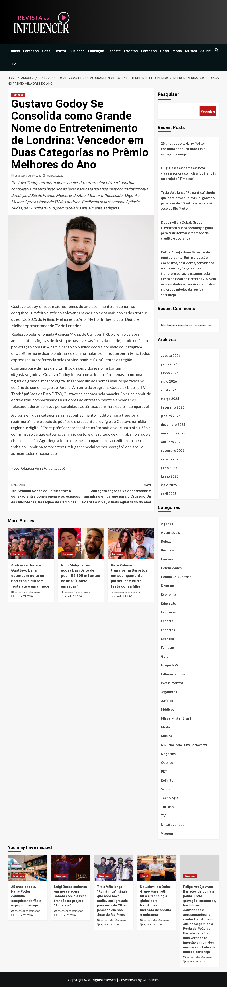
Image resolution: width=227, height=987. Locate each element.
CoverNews (128, 979)
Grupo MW (169, 665)
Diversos (167, 586)
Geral (46, 51)
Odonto (167, 762)
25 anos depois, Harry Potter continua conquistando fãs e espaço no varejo (183, 148)
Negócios (168, 754)
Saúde (205, 51)
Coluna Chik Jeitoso (176, 577)
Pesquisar (168, 94)
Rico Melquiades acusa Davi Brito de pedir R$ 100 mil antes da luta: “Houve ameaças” (80, 575)
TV (13, 64)
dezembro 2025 (173, 424)
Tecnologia (169, 798)
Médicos (167, 709)
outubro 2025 (171, 442)
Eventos (131, 51)
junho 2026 (169, 373)
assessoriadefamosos (28, 175)
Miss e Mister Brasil (176, 718)
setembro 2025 (173, 450)
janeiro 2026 (170, 416)
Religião (167, 780)
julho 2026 (169, 364)
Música (191, 51)
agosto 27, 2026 (24, 915)
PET (164, 771)
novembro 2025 (173, 433)
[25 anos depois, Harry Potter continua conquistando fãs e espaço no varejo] (27, 868)
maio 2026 (169, 381)
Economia (168, 594)
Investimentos (172, 683)
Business (77, 51)
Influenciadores (173, 674)
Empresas (168, 612)
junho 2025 (169, 476)
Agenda (167, 524)
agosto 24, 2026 (24, 596)
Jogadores (169, 692)
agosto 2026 (170, 355)
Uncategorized (172, 824)
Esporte (114, 51)
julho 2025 (169, 468)
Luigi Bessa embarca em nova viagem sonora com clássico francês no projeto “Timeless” (188, 173)
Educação (96, 51)
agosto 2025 (170, 459)
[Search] (216, 50)
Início (15, 51)
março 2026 (170, 399)
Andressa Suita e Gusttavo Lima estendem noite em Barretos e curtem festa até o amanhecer (31, 575)
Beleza (60, 51)
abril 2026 (168, 390)
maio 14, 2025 (55, 175)
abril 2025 (168, 493)
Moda (177, 51)
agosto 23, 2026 (73, 596)
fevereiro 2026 (172, 407)
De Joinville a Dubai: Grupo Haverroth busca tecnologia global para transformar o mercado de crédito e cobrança (188, 230)
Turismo (167, 807)
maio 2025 (169, 485)
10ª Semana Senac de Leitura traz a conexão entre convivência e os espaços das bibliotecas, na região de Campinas (45, 493)
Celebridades (171, 568)
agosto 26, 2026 (196, 961)
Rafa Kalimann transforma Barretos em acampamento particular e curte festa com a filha (129, 575)
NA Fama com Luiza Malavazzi (184, 745)
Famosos (31, 51)
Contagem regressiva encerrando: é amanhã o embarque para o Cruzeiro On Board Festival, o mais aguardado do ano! (116, 493)
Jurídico (167, 701)
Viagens (167, 833)
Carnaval (167, 559)
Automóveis (170, 532)
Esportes (168, 630)
